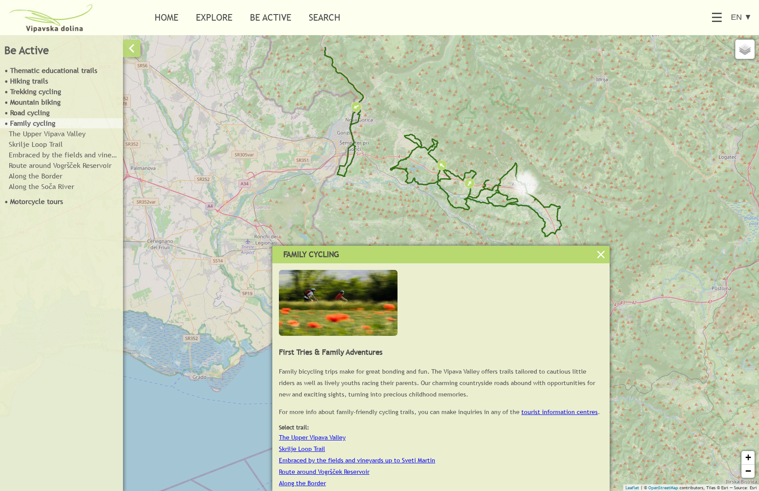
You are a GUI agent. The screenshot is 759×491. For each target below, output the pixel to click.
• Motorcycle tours (33, 201)
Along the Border (35, 176)
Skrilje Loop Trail (36, 144)
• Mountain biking (32, 102)
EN (741, 17)
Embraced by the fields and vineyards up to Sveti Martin (66, 155)
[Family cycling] (338, 333)
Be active (270, 17)
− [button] (748, 471)
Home (166, 17)
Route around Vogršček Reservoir (60, 165)
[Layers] (745, 49)
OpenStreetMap (663, 487)
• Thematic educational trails (50, 70)
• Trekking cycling (32, 91)
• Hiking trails (26, 81)
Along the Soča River (41, 186)
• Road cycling (27, 113)
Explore (214, 17)
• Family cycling (29, 123)
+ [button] (748, 457)
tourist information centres (559, 411)
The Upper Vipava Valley (47, 134)
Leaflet (632, 487)
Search (324, 17)
